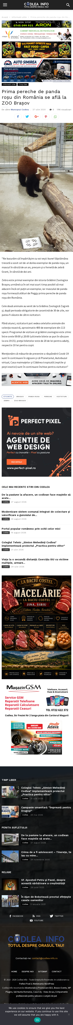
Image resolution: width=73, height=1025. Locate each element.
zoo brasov (20, 400)
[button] (68, 5)
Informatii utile (9, 84)
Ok (37, 1020)
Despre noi (28, 971)
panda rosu (34, 396)
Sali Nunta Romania (23, 991)
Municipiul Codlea (20, 109)
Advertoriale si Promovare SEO (39, 987)
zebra (7, 400)
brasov (20, 396)
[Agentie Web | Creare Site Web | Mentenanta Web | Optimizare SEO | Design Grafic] (36, 388)
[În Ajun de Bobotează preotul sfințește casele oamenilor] (10, 901)
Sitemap (42, 971)
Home (14, 971)
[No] (68, 1014)
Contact (57, 971)
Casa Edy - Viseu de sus (43, 991)
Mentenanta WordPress (43, 983)
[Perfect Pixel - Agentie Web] (36, 476)
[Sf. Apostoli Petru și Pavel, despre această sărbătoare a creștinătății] (10, 884)
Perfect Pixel (24, 983)
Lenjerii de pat (50, 995)
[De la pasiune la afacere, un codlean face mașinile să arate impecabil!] (10, 839)
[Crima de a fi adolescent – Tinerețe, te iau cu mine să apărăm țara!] (10, 856)
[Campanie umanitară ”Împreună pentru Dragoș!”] (10, 812)
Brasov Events (60, 987)
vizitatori (62, 396)
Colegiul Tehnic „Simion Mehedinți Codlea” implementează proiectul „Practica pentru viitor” (43, 791)
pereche (48, 396)
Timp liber (23, 84)
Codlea (6, 502)
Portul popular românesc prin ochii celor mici (31, 528)
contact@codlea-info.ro (45, 958)
